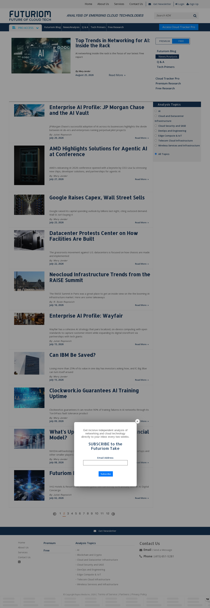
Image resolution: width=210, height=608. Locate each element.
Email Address (105, 457)
